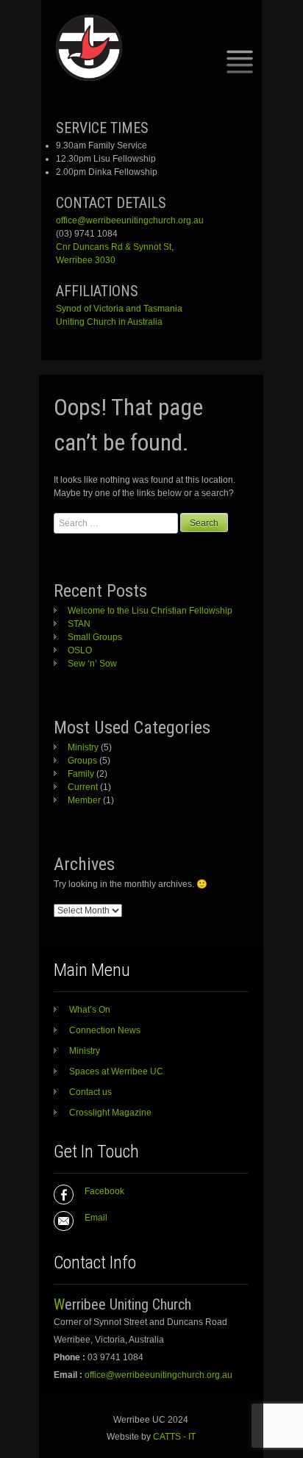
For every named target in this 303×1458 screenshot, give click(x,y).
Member (84, 800)
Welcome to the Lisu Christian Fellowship (150, 611)
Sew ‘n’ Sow (92, 663)
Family (81, 774)
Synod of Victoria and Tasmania (119, 309)
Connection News (104, 1030)
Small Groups (95, 637)
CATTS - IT (174, 1437)
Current (83, 787)
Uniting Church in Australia (109, 322)
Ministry (83, 747)
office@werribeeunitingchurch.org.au (130, 220)
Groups (82, 760)
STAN (79, 624)
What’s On (89, 1010)
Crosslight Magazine (110, 1112)
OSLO (80, 650)
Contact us (90, 1092)
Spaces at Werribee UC (116, 1071)
